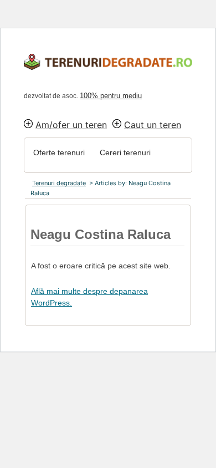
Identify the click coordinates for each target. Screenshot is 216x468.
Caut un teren (152, 124)
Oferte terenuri (59, 152)
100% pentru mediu (111, 95)
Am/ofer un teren (71, 124)
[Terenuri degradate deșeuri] (115, 62)
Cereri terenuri (125, 152)
